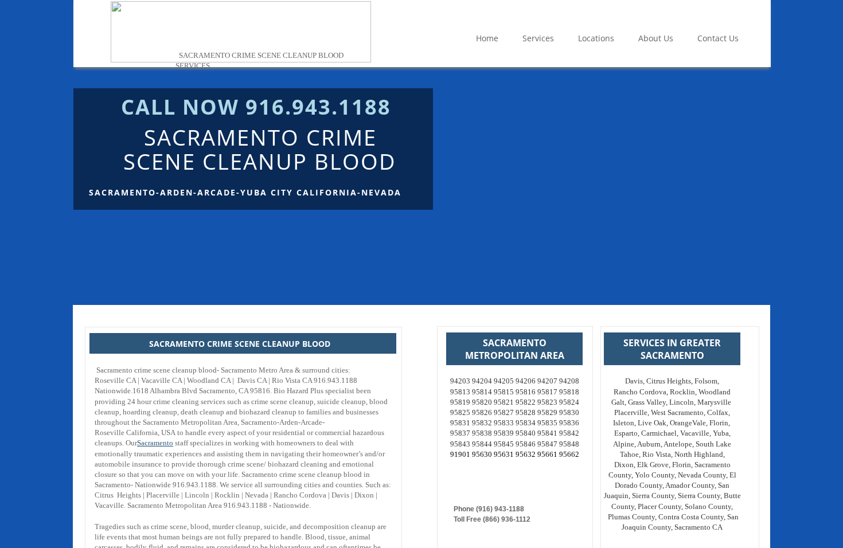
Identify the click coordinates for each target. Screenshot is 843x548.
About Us (655, 38)
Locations (596, 38)
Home (487, 38)
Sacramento (155, 443)
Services (538, 38)
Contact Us (718, 38)
